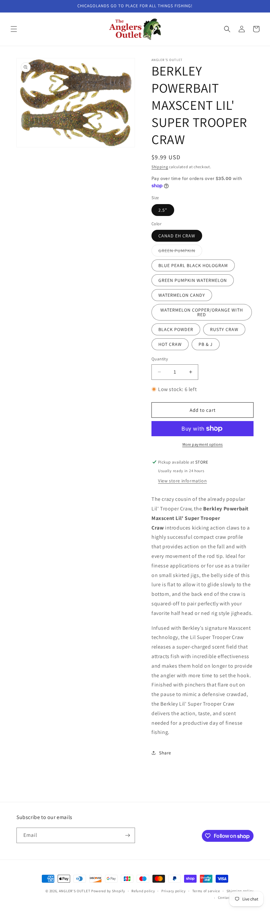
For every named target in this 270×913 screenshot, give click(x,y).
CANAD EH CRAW (176, 236)
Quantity (159, 359)
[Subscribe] (127, 835)
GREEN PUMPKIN (180, 252)
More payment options (202, 444)
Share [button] (165, 753)
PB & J (206, 344)
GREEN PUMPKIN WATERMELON (192, 280)
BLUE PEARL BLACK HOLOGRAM (193, 265)
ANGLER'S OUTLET (75, 891)
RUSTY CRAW (224, 329)
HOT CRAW (170, 344)
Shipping (159, 166)
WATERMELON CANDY (181, 295)
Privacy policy (173, 891)
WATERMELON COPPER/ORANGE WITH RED (201, 312)
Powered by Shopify (108, 891)
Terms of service (206, 891)
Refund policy (143, 891)
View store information (182, 481)
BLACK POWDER (175, 329)
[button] (14, 29)
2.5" (162, 210)
